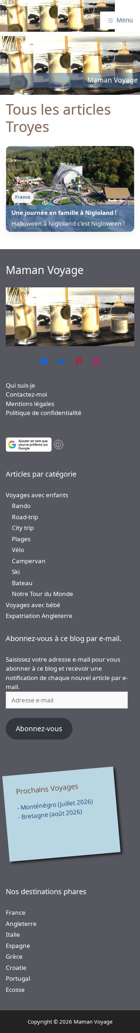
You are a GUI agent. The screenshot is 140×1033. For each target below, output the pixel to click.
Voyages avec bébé (33, 605)
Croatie (16, 967)
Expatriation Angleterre (39, 616)
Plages (21, 539)
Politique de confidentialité (43, 413)
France (15, 912)
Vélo (18, 550)
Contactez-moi (26, 394)
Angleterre (21, 923)
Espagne (18, 945)
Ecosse (15, 989)
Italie (13, 934)
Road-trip (25, 517)
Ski (16, 572)
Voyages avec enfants (37, 495)
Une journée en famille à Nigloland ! (64, 213)
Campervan (29, 561)
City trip (23, 528)
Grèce (14, 956)
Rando (21, 506)
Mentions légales (30, 403)
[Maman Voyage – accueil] (57, 16)
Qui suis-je (20, 385)
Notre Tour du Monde (42, 594)
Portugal (18, 978)
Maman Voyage (45, 269)
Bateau (22, 583)
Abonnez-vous (39, 728)
